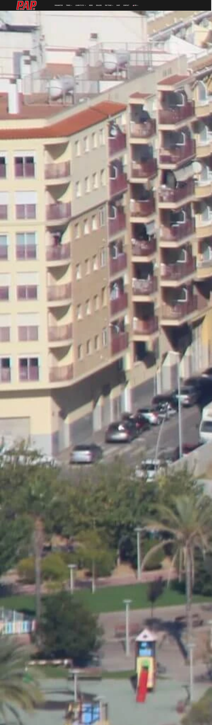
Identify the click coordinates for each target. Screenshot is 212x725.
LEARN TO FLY (79, 5)
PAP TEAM (108, 5)
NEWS (91, 5)
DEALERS (99, 5)
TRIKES (68, 5)
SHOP (118, 5)
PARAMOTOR (59, 5)
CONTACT (126, 5)
